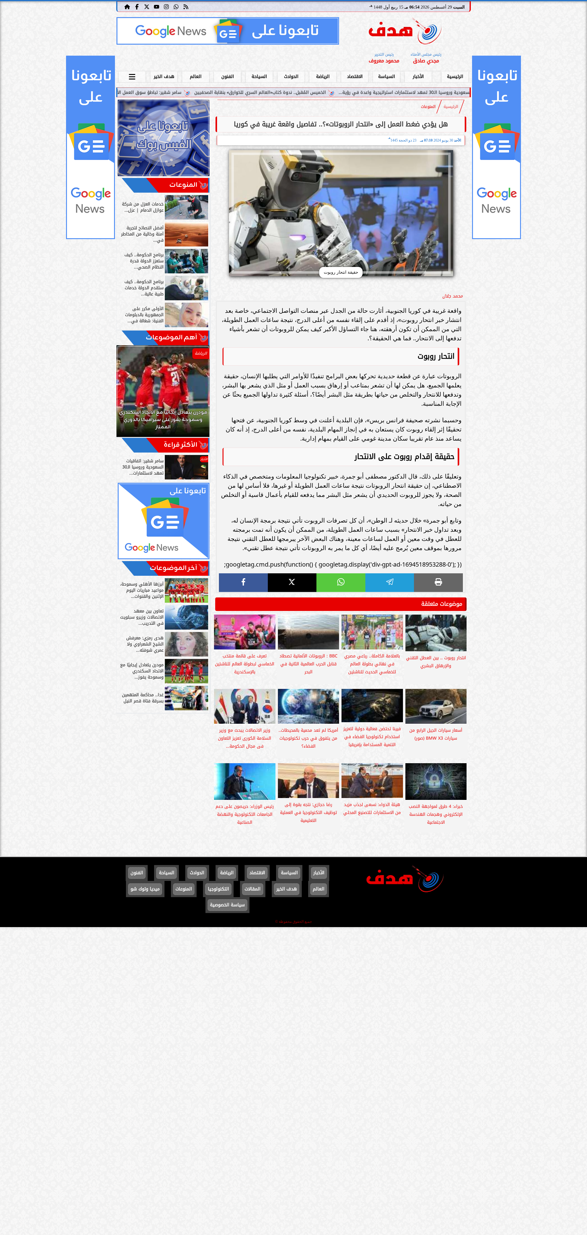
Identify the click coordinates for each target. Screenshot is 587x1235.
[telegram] (389, 582)
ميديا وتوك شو (145, 889)
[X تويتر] (147, 6)
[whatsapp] (340, 582)
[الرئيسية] (127, 6)
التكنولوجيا (218, 889)
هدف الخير (164, 76)
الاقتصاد (355, 76)
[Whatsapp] (176, 6)
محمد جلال (452, 296)
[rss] (186, 6)
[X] (292, 582)
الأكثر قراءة (180, 445)
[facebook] (243, 582)
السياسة (386, 76)
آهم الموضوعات (171, 337)
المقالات (252, 889)
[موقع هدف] (405, 32)
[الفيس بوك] (137, 6)
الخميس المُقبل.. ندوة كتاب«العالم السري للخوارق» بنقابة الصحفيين (339, 92)
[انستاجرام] (166, 6)
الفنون (227, 76)
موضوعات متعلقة (441, 604)
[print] (438, 582)
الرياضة (323, 76)
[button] (129, 394)
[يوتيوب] (156, 6)
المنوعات (428, 106)
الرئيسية (455, 76)
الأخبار (418, 76)
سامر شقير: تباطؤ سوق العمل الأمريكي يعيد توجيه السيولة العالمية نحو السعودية (180, 92)
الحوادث (291, 76)
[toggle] (132, 75)
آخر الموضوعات (173, 568)
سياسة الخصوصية (227, 905)
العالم (195, 76)
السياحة (259, 76)
